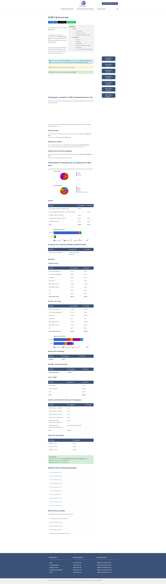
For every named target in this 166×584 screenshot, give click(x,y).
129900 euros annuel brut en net (104, 570)
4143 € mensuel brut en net (55, 498)
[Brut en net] (83, 3)
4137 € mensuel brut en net (55, 479)
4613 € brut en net (77, 572)
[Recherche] (117, 9)
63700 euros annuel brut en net (104, 572)
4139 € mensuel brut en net (55, 487)
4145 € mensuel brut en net (55, 505)
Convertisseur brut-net (67, 9)
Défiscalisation (101, 9)
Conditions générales (54, 565)
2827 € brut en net (77, 570)
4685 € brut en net (77, 567)
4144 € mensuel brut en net (55, 501)
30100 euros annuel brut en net (104, 565)
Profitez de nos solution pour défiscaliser (60, 460)
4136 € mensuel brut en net (55, 476)
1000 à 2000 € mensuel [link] (108, 58)
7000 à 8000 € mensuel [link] (108, 95)
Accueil (50, 562)
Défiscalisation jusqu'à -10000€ (110, 3)
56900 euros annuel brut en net (104, 567)
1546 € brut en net (77, 565)
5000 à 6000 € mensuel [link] (108, 83)
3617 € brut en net (77, 562)
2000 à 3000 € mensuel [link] (108, 65)
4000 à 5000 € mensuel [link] (108, 77)
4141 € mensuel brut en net (55, 490)
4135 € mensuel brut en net (55, 472)
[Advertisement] (71, 84)
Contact (51, 572)
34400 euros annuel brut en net (104, 562)
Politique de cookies (53, 567)
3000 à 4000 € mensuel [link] (108, 71)
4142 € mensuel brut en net (55, 494)
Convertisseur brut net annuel (85, 9)
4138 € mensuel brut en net (55, 483)
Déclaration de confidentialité (56, 570)
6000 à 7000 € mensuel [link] (108, 89)
